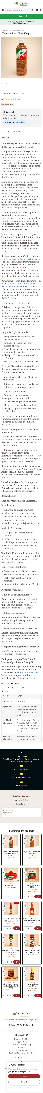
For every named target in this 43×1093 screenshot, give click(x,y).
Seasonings (30, 21)
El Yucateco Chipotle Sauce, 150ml (32, 985)
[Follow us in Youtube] (27, 1025)
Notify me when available (16, 122)
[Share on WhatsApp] (13, 687)
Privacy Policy (21, 1047)
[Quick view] (4, 843)
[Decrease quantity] (24, 896)
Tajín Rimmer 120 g (11, 885)
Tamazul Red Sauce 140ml (11, 919)
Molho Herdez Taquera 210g (32, 886)
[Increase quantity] (32, 896)
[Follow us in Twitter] (24, 1025)
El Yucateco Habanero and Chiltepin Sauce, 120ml (32, 920)
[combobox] (19, 10)
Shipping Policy (21, 1042)
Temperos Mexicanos (30, 259)
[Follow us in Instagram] (18, 1025)
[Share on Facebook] (3, 687)
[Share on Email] (23, 687)
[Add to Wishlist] (4, 839)
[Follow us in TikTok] (30, 1025)
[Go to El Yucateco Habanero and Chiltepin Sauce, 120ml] (32, 908)
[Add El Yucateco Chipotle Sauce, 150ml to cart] (37, 995)
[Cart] (40, 10)
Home (9, 21)
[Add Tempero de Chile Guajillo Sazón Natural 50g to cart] (16, 962)
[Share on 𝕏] (8, 687)
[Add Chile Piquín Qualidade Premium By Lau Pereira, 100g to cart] (16, 995)
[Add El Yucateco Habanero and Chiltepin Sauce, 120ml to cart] (37, 928)
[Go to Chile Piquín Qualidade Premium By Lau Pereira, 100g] (11, 974)
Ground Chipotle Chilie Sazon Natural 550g (32, 951)
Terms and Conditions (21, 1039)
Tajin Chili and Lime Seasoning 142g (11, 852)
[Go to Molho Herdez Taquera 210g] (32, 875)
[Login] (37, 10)
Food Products (19, 21)
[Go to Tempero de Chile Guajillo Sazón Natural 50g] (11, 940)
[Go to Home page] (21, 4)
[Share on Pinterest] (18, 687)
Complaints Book (22, 1050)
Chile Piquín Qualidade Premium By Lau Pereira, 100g (11, 986)
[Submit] (32, 10)
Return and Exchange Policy (21, 1045)
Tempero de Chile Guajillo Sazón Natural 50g (11, 951)
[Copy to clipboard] (28, 687)
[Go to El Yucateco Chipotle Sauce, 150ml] (32, 974)
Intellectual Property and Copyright (21, 1053)
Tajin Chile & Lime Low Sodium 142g (32, 852)
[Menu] (2, 10)
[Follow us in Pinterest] (33, 1025)
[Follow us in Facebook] (21, 1025)
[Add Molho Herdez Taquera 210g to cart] (37, 896)
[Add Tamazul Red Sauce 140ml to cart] (16, 928)
